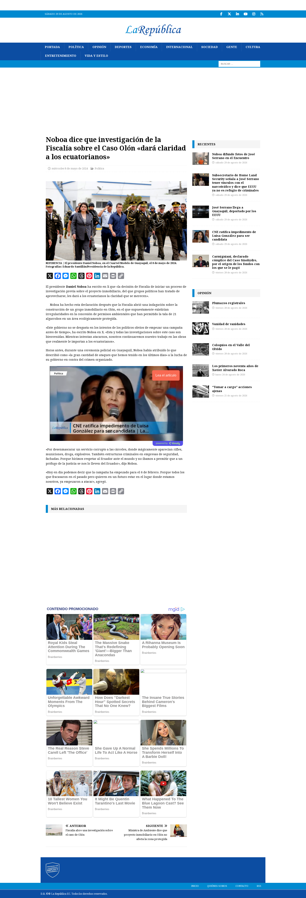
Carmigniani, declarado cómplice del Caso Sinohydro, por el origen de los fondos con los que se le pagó (236, 262)
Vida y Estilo (96, 55)
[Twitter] (229, 14)
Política (76, 47)
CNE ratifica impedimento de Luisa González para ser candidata (234, 235)
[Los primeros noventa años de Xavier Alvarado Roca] (200, 370)
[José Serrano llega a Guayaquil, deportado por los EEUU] (200, 212)
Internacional (179, 47)
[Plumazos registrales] (200, 307)
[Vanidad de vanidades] (200, 328)
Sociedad (209, 47)
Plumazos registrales (228, 303)
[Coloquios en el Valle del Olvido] (200, 349)
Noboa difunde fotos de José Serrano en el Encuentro (233, 156)
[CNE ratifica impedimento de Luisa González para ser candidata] (200, 236)
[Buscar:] (239, 63)
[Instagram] (253, 14)
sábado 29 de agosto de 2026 (231, 162)
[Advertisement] (153, 99)
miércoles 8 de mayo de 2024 (70, 168)
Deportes (123, 47)
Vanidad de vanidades (228, 324)
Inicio (195, 886)
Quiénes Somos (217, 886)
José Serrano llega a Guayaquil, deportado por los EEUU (234, 211)
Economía (149, 47)
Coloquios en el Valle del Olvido (231, 347)
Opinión (99, 47)
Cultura (253, 47)
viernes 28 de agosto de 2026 (231, 272)
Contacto (241, 886)
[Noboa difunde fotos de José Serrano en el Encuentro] (200, 158)
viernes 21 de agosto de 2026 (231, 395)
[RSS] (261, 14)
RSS (259, 886)
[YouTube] (245, 14)
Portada (52, 47)
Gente (231, 47)
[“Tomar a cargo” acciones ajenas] (200, 391)
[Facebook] (221, 14)
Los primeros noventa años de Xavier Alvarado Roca (235, 368)
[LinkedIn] (237, 14)
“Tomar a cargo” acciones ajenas (232, 389)
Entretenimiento (60, 55)
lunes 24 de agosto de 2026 (230, 374)
